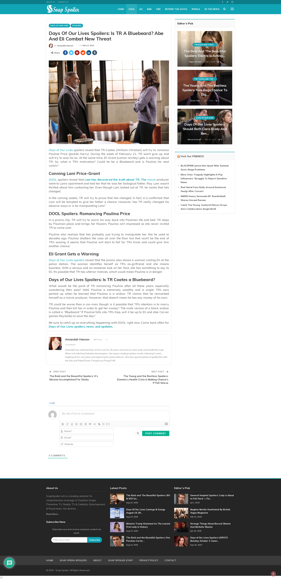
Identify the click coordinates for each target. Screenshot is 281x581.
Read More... (52, 514)
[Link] (99, 424)
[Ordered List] (81, 424)
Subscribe (94, 540)
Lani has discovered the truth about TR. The (115, 179)
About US (50, 2)
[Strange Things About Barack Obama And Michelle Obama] (181, 527)
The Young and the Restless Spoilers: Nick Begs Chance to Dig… (204, 90)
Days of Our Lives (61, 150)
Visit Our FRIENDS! (192, 156)
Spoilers (76, 25)
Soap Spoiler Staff (120, 560)
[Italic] (67, 424)
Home (121, 9)
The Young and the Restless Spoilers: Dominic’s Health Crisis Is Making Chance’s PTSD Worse (142, 379)
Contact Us (62, 2)
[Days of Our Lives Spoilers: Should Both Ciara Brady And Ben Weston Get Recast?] (205, 127)
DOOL (132, 9)
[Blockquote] (90, 424)
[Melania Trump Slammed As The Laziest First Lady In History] (117, 527)
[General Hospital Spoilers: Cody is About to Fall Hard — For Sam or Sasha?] (181, 499)
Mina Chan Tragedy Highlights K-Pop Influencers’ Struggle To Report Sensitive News (204, 178)
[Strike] (76, 424)
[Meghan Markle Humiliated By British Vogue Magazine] (181, 513)
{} (103, 424)
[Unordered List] (85, 424)
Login (52, 402)
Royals (196, 9)
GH (140, 9)
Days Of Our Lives (59, 25)
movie (151, 179)
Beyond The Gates (176, 9)
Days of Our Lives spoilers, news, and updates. (81, 326)
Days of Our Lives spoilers (66, 260)
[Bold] (62, 424)
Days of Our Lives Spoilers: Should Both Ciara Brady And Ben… (205, 128)
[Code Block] (94, 424)
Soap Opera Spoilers (73, 560)
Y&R (158, 9)
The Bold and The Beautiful (205, 45)
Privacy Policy (148, 560)
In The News (212, 9)
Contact (170, 560)
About (97, 560)
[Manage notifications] (273, 573)
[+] (108, 424)
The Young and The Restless (205, 79)
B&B (149, 9)
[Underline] (72, 424)
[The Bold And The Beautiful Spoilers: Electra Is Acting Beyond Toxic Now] (205, 49)
